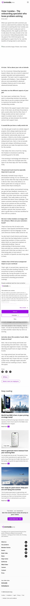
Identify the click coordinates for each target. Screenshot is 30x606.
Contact (3, 570)
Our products (5, 544)
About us (3, 542)
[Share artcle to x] (10, 372)
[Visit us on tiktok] (26, 556)
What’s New (4, 564)
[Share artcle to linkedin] (6, 372)
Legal (14, 595)
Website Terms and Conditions (10, 598)
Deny (15, 319)
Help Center (4, 559)
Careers (3, 567)
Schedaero (5, 586)
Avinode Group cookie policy (9, 303)
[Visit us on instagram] (26, 546)
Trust (23, 595)
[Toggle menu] (28, 2)
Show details (23, 307)
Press (2, 573)
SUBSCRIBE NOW (13, 519)
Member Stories (5, 547)
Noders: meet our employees (11, 381)
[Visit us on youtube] (26, 553)
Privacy (18, 595)
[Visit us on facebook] (26, 549)
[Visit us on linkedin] (26, 542)
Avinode (4, 583)
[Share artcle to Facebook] (2, 372)
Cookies (3, 595)
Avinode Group (8, 2)
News (3, 556)
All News (5, 377)
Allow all (15, 311)
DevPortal (4, 561)
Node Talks (4, 553)
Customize (14, 315)
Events (3, 550)
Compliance (9, 595)
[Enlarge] (26, 47)
